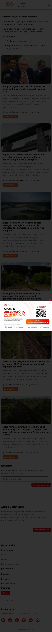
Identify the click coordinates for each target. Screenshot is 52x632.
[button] (50, 300)
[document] (26, 316)
